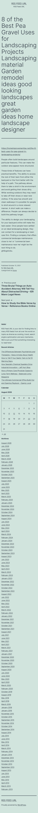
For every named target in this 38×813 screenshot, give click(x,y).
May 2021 (5, 641)
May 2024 (5, 528)
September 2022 (7, 591)
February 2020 (7, 689)
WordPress (22, 805)
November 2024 (7, 509)
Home (15, 270)
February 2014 (7, 751)
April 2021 (5, 644)
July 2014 (5, 736)
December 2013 (7, 758)
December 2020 (7, 657)
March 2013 (6, 786)
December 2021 (7, 619)
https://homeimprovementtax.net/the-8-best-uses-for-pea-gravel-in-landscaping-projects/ (18, 151)
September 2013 (7, 767)
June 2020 (5, 676)
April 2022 (5, 607)
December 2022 (7, 582)
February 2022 (7, 613)
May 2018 (5, 698)
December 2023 (7, 544)
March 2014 (6, 748)
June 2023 (5, 563)
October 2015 (6, 717)
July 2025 (5, 484)
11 (9, 414)
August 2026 (6, 443)
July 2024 (5, 522)
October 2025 (6, 475)
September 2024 (8, 515)
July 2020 (5, 673)
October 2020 (6, 663)
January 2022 (6, 616)
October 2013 (6, 764)
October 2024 (6, 512)
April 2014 (5, 745)
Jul (5, 434)
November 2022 (7, 585)
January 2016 (6, 711)
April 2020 (5, 682)
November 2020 (7, 660)
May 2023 (5, 566)
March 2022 (6, 610)
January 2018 (6, 707)
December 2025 (7, 468)
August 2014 (6, 733)
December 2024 (7, 506)
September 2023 (7, 553)
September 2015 (7, 720)
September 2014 (7, 729)
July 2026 (5, 446)
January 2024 (6, 541)
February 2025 (7, 500)
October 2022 (6, 588)
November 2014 (7, 723)
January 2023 (6, 578)
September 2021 (7, 629)
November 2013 (7, 761)
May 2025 (5, 490)
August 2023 (6, 556)
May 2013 (5, 780)
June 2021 (5, 638)
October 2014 (6, 726)
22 (29, 419)
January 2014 (6, 755)
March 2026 (6, 459)
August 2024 (6, 519)
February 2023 (7, 575)
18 (9, 419)
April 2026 (5, 456)
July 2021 (5, 635)
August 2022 (6, 594)
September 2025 (7, 478)
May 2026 (5, 453)
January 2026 (6, 465)
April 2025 (5, 493)
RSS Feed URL (19, 3)
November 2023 (7, 547)
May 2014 (5, 742)
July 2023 (5, 560)
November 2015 (7, 714)
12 (14, 414)
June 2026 (5, 449)
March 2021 (6, 648)
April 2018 (5, 701)
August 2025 (6, 481)
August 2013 (6, 770)
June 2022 (5, 600)
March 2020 (6, 685)
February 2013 (7, 789)
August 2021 (6, 632)
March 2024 (6, 534)
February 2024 (7, 538)
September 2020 (7, 666)
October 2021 (6, 626)
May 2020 (5, 679)
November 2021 (7, 622)
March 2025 (6, 497)
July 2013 (5, 774)
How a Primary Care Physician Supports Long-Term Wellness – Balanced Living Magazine (16, 374)
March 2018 (6, 704)
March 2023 (6, 572)
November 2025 (7, 471)
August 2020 (6, 670)
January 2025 (6, 503)
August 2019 (6, 695)
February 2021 (7, 651)
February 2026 (7, 462)
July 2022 (5, 597)
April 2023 (5, 569)
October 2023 (6, 550)
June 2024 (5, 525)
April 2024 (5, 531)
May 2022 (5, 604)
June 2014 (5, 739)
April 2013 (5, 783)
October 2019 (6, 692)
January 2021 (6, 654)
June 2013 (5, 777)
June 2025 (5, 487)
